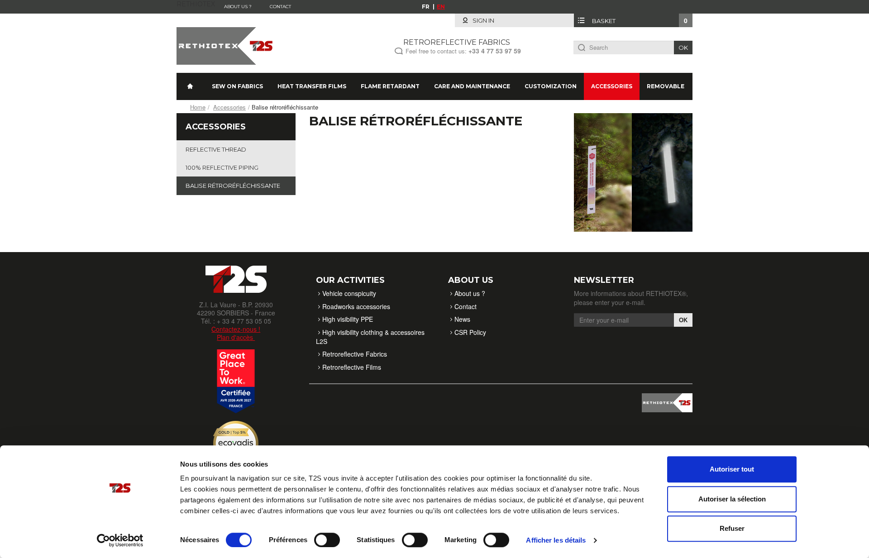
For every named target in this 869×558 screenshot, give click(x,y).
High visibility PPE (347, 319)
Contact (280, 7)
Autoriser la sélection (732, 499)
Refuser (732, 528)
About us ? (238, 7)
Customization (551, 86)
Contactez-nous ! (235, 329)
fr (426, 6)
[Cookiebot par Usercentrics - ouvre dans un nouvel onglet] (120, 540)
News (462, 319)
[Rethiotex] (227, 44)
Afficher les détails (556, 540)
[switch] (327, 540)
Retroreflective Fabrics (354, 353)
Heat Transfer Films (311, 86)
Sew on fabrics (237, 86)
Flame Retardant (390, 86)
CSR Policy (470, 332)
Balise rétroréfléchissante (233, 185)
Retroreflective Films (351, 367)
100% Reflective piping (222, 167)
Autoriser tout (732, 469)
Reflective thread (216, 149)
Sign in (482, 20)
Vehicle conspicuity (349, 293)
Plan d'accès (236, 337)
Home (197, 107)
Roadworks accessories (356, 306)
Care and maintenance (472, 86)
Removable (665, 86)
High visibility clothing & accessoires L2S (370, 337)
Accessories (611, 86)
